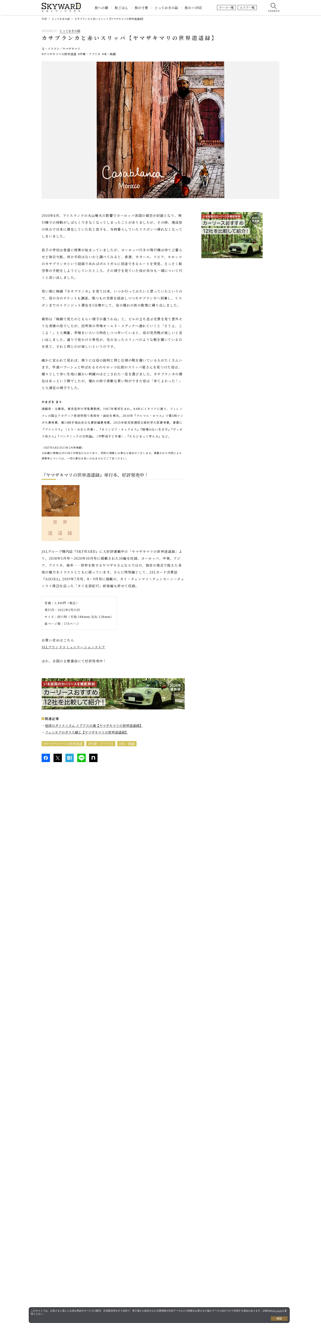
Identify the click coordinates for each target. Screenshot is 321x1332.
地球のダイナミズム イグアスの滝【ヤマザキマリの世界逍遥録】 (94, 725)
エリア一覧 (247, 7)
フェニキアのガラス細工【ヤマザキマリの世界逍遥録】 (86, 732)
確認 (279, 1318)
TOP (44, 19)
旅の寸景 (141, 7)
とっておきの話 (166, 7)
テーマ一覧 (226, 7)
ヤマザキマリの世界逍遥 (59, 54)
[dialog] (159, 1315)
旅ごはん (121, 7)
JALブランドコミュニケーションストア (73, 647)
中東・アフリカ (90, 54)
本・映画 (110, 54)
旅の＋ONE (193, 7)
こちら (278, 1310)
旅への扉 (101, 7)
